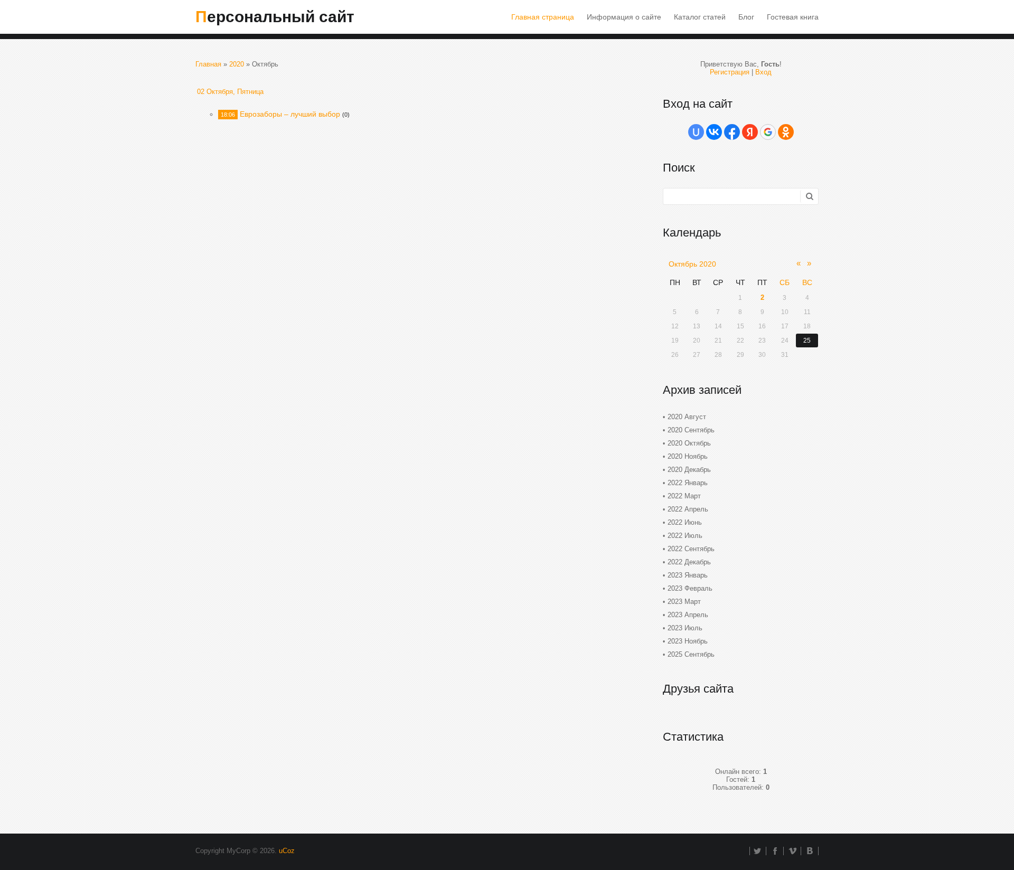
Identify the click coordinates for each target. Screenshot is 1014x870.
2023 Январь (688, 575)
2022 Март (684, 496)
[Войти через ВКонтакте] (714, 132)
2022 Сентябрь (691, 549)
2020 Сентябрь (691, 430)
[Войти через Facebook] (732, 132)
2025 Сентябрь (691, 654)
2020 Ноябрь (688, 456)
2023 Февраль (690, 588)
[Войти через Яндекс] (750, 132)
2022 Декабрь (689, 562)
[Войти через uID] (696, 132)
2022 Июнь (685, 522)
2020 (236, 64)
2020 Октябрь (689, 443)
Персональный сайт (274, 16)
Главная (208, 64)
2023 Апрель (688, 615)
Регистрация (729, 72)
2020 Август (687, 417)
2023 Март (684, 602)
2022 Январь (688, 483)
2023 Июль (685, 628)
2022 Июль (685, 536)
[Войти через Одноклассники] (786, 132)
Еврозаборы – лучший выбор (290, 114)
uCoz (287, 851)
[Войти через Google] (768, 132)
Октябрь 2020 (692, 264)
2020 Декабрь (689, 470)
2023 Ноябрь (688, 641)
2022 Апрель (688, 509)
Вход (763, 72)
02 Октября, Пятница (230, 92)
